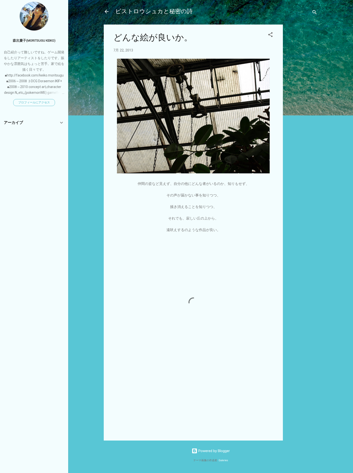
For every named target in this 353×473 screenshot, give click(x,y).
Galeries (223, 460)
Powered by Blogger (213, 451)
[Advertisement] (302, 97)
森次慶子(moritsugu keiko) (34, 40)
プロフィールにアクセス (34, 102)
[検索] (314, 13)
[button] (270, 35)
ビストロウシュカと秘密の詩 (154, 11)
